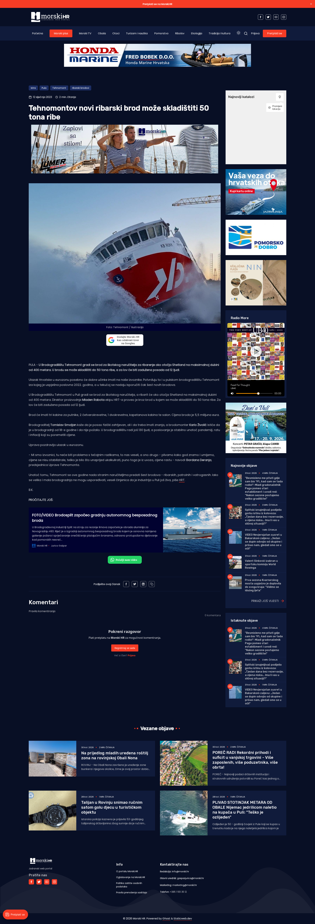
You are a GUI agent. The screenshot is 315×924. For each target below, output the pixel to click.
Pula (44, 88)
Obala (102, 33)
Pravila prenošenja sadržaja (131, 892)
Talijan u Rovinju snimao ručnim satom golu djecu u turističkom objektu (111, 807)
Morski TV (85, 33)
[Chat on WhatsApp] (125, 560)
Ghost (166, 918)
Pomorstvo (161, 33)
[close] (311, 4)
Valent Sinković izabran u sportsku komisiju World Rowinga (261, 564)
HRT (182, 480)
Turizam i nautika (137, 33)
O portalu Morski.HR (127, 871)
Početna (37, 33)
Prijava (255, 33)
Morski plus (61, 33)
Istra (33, 88)
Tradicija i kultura (219, 33)
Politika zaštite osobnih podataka (129, 885)
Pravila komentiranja (42, 611)
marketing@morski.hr (184, 885)
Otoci (115, 33)
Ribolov (179, 33)
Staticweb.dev (183, 918)
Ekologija (196, 33)
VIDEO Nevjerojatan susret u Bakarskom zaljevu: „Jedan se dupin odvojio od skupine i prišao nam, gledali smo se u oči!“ (263, 541)
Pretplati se (274, 33)
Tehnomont (59, 88)
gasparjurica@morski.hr (190, 878)
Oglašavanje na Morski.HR (130, 877)
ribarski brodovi (80, 88)
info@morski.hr (180, 871)
